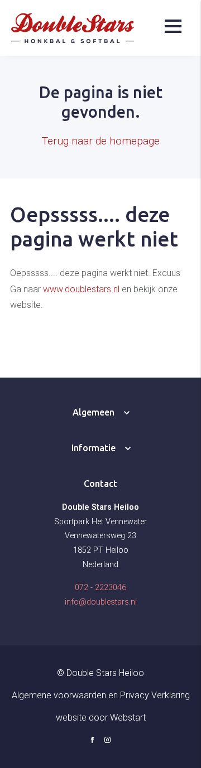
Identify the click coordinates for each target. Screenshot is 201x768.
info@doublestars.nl (101, 602)
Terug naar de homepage (101, 140)
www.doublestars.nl (81, 289)
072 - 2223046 (100, 587)
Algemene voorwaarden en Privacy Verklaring (101, 695)
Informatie (93, 448)
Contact (100, 484)
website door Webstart (101, 717)
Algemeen (93, 412)
